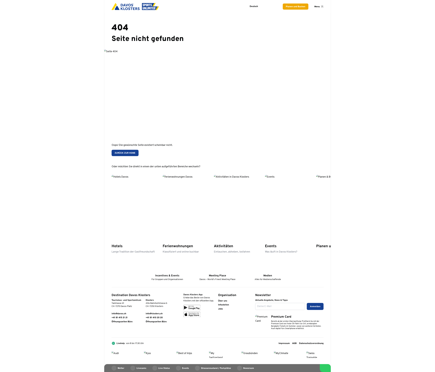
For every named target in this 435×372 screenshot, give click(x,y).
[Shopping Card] (274, 6)
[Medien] (267, 271)
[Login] (266, 6)
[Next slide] (321, 166)
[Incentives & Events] (167, 271)
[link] (113, 329)
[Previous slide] (313, 166)
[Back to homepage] (135, 6)
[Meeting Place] (217, 271)
